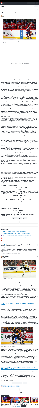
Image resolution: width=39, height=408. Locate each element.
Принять (23, 406)
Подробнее (18, 406)
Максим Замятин (6, 15)
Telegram (15, 218)
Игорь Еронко (6, 256)
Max (25, 218)
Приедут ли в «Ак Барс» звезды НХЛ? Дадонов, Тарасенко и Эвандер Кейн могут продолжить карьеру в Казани (18, 368)
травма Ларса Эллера (12, 84)
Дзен (21, 218)
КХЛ (8, 244)
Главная (2, 8)
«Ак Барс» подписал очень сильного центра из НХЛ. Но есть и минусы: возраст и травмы (17, 304)
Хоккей (5, 8)
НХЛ (8, 8)
